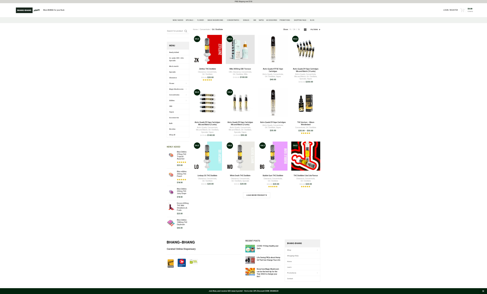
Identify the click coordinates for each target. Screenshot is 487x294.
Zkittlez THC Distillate (207, 69)
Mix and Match (300, 76)
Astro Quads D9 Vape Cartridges (273, 122)
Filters (314, 29)
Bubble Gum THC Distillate (273, 176)
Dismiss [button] (483, 291)
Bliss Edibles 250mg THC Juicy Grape (182, 191)
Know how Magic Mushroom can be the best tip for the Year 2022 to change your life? (268, 273)
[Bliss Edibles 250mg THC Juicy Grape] (171, 193)
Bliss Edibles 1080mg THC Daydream (182, 222)
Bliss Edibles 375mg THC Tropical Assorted (182, 155)
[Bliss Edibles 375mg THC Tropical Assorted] (171, 159)
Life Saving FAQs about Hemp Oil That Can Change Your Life (268, 258)
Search (186, 31)
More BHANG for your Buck (53, 10)
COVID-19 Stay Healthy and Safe (267, 247)
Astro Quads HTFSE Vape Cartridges (273, 70)
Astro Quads (267, 74)
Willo (246, 74)
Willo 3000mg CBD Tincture (240, 69)
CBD (230, 72)
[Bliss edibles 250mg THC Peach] (171, 177)
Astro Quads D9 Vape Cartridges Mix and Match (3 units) (240, 123)
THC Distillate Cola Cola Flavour (306, 176)
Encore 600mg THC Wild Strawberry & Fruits (183, 206)
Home (195, 29)
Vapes (278, 76)
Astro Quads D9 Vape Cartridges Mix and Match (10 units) (305, 70)
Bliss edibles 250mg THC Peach (182, 173)
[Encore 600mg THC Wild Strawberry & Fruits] (171, 208)
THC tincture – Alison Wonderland (305, 123)
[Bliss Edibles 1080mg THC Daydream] (171, 224)
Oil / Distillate (207, 74)
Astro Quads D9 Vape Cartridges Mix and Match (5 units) (207, 123)
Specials (303, 79)
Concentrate (205, 29)
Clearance (202, 72)
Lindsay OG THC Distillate (207, 176)
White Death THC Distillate (240, 176)
